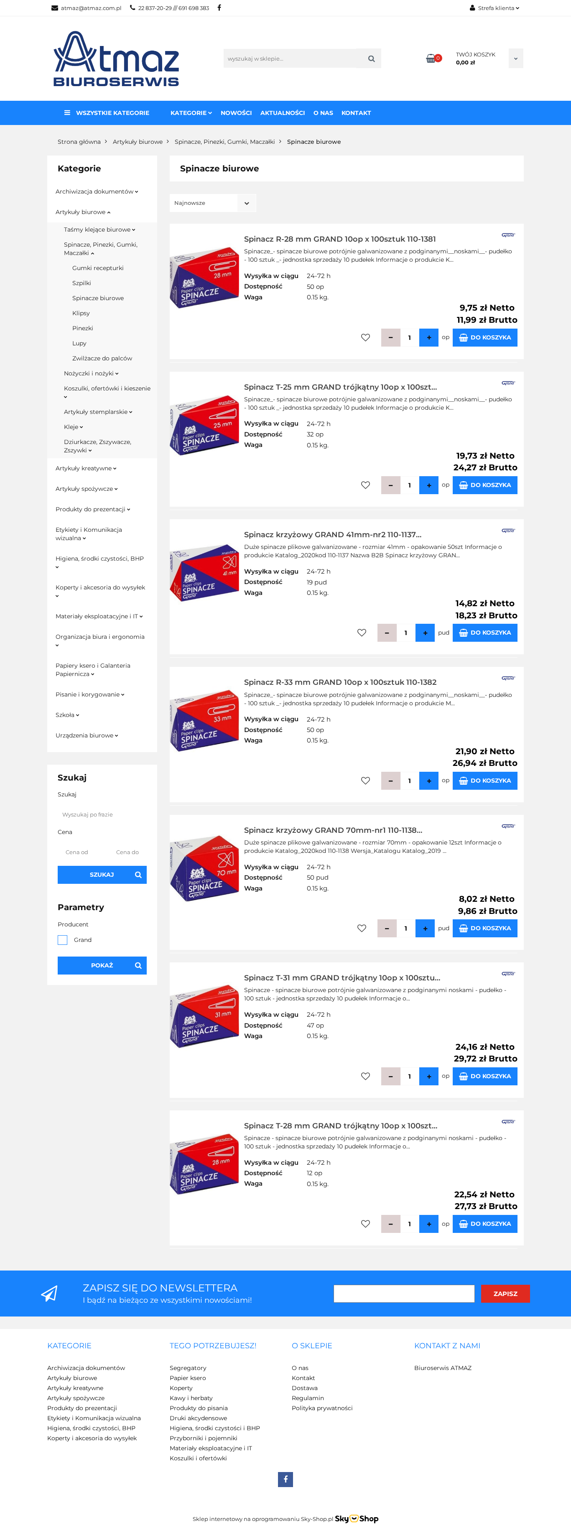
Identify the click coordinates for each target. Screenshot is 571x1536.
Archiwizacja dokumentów (95, 191)
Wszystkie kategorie (111, 113)
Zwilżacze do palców (102, 358)
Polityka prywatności (322, 1408)
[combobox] (213, 203)
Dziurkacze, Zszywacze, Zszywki (97, 446)
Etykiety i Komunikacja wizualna (89, 534)
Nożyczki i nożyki (89, 373)
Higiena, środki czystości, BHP (100, 558)
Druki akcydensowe (198, 1418)
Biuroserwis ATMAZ (443, 1368)
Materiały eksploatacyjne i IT (98, 616)
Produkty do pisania (199, 1408)
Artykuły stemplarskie (96, 412)
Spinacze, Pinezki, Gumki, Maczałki (101, 249)
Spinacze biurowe (98, 298)
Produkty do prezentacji (91, 509)
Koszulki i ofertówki (198, 1458)
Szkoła (66, 715)
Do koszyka (491, 337)
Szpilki (81, 283)
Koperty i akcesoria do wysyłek (100, 587)
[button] (69, 1346)
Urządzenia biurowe (85, 735)
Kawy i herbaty (191, 1398)
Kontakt (356, 113)
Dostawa (305, 1388)
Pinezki (82, 328)
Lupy (79, 343)
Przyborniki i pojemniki (203, 1438)
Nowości (236, 113)
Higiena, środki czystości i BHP (215, 1428)
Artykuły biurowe (81, 212)
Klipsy (81, 313)
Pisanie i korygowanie (88, 694)
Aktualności (282, 113)
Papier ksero (188, 1378)
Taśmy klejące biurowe (98, 229)
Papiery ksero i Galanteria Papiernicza (93, 670)
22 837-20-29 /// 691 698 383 (173, 8)
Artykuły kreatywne (84, 468)
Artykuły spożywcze (85, 488)
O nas (323, 113)
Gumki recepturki (98, 268)
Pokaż (102, 965)
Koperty (181, 1388)
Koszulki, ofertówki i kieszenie (107, 388)
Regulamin (308, 1398)
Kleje (72, 427)
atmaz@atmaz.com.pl (91, 8)
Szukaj (102, 874)
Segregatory (188, 1368)
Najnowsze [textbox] (189, 202)
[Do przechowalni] (366, 338)
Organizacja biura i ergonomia (100, 636)
